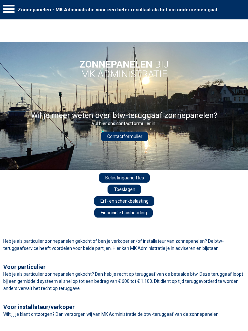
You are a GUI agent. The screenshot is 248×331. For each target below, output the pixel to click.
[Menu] (9, 10)
